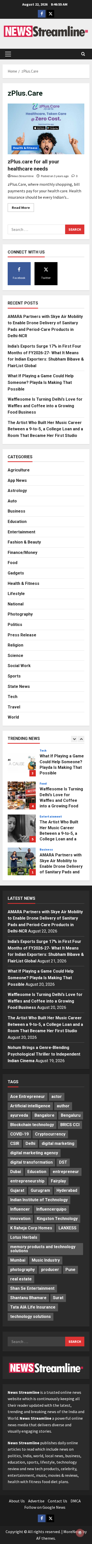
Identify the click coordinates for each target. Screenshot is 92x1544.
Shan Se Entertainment (32, 1288)
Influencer (20, 1209)
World (13, 717)
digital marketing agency (34, 1152)
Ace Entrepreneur (27, 1096)
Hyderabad (66, 1190)
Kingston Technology (57, 1218)
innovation (20, 1218)
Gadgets (16, 573)
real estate (21, 1279)
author (63, 1106)
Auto (12, 501)
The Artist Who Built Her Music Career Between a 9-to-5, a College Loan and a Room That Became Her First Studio (45, 429)
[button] (8, 54)
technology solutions (30, 1316)
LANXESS (67, 1228)
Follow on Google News (44, 1507)
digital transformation (31, 1162)
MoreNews (72, 1531)
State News (19, 686)
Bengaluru (70, 1115)
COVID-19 (19, 1134)
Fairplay (58, 1181)
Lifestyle (16, 593)
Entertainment (21, 532)
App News (17, 480)
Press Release (22, 635)
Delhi (30, 1143)
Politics (15, 624)
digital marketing (58, 1143)
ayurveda (19, 1115)
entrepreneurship (27, 1181)
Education (17, 521)
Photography (20, 614)
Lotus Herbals (23, 1237)
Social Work (19, 665)
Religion (15, 645)
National (16, 604)
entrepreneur (66, 1171)
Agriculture (19, 470)
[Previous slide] (74, 739)
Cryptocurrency (50, 1134)
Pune (70, 1269)
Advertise (36, 1500)
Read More (23, 208)
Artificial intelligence (30, 1106)
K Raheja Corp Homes (31, 1228)
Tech (12, 696)
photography (22, 1269)
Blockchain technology (32, 1124)
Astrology (17, 490)
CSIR (14, 1143)
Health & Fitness (25, 148)
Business (16, 511)
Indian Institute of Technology (39, 1199)
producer (50, 1269)
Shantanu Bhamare (28, 1297)
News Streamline (22, 176)
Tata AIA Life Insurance (32, 1307)
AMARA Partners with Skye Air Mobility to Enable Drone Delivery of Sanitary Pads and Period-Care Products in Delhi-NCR (22, 861)
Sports (14, 676)
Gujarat (17, 1190)
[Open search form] (83, 54)
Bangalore (44, 1115)
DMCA (76, 1500)
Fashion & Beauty (24, 542)
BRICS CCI (69, 1124)
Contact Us (57, 1500)
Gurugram (40, 1190)
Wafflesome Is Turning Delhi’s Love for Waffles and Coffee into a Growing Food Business (45, 406)
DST (63, 1162)
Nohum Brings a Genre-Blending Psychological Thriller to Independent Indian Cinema (44, 1054)
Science (15, 655)
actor (56, 1096)
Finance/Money (22, 552)
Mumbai (17, 1260)
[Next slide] (81, 739)
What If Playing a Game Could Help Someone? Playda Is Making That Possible (41, 382)
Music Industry (46, 1260)
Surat (58, 1297)
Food (12, 562)
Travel (14, 707)
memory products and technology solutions (42, 1248)
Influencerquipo (51, 1209)
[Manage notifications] (80, 1533)
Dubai (15, 1171)
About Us (17, 1500)
